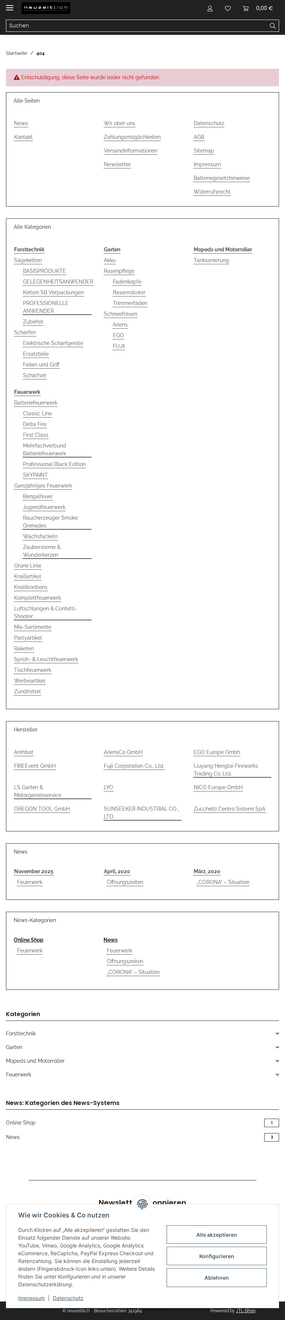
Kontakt (23, 137)
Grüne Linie (27, 566)
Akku (109, 260)
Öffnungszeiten (125, 882)
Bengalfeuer (38, 496)
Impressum (31, 1298)
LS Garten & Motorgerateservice (37, 791)
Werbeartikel (29, 681)
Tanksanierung (211, 260)
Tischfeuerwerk (32, 670)
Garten (14, 1047)
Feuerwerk (29, 882)
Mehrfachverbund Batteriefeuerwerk (44, 449)
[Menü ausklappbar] (9, 4)
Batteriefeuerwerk (35, 403)
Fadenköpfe (127, 282)
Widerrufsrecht (212, 192)
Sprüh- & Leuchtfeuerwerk (46, 659)
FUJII (119, 346)
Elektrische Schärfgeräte (53, 343)
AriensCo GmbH (123, 752)
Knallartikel (27, 576)
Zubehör (33, 322)
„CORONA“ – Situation (223, 882)
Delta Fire (34, 424)
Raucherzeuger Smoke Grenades (50, 522)
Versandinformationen (130, 151)
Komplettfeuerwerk (37, 598)
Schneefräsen (120, 314)
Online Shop (28, 940)
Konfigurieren (216, 1256)
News (21, 123)
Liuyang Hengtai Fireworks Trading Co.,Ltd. (226, 770)
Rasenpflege (119, 271)
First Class (35, 435)
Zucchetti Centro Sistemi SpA (229, 809)
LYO (108, 787)
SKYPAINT (35, 475)
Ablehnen (216, 1277)
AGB (199, 137)
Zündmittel (27, 691)
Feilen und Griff (41, 365)
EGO (118, 335)
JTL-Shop (245, 1310)
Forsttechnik (21, 1033)
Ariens (120, 325)
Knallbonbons (31, 587)
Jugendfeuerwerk (44, 507)
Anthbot (23, 752)
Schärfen (25, 332)
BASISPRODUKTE (44, 271)
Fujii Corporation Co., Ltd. (134, 766)
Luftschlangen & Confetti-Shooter (45, 612)
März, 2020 (207, 871)
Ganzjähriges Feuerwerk (43, 486)
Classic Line (37, 413)
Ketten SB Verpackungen (53, 292)
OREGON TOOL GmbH (42, 809)
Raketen (24, 648)
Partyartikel (28, 638)
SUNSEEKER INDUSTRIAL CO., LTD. (141, 813)
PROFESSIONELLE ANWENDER (46, 307)
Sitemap (204, 151)
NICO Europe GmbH (218, 787)
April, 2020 (117, 871)
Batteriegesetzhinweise (222, 178)
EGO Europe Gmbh (217, 752)
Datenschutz (68, 1298)
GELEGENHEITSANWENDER (58, 282)
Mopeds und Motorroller (35, 1061)
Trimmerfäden (130, 303)
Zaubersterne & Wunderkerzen (41, 551)
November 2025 (33, 871)
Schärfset (34, 375)
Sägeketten (28, 260)
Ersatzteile (36, 354)
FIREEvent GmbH (35, 766)
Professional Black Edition (54, 464)
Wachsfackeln (40, 536)
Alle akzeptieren (216, 1235)
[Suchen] (273, 26)
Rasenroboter (129, 292)
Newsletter (117, 164)
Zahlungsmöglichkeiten (132, 137)
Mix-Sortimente (32, 627)
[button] (210, 8)
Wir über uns (119, 123)
